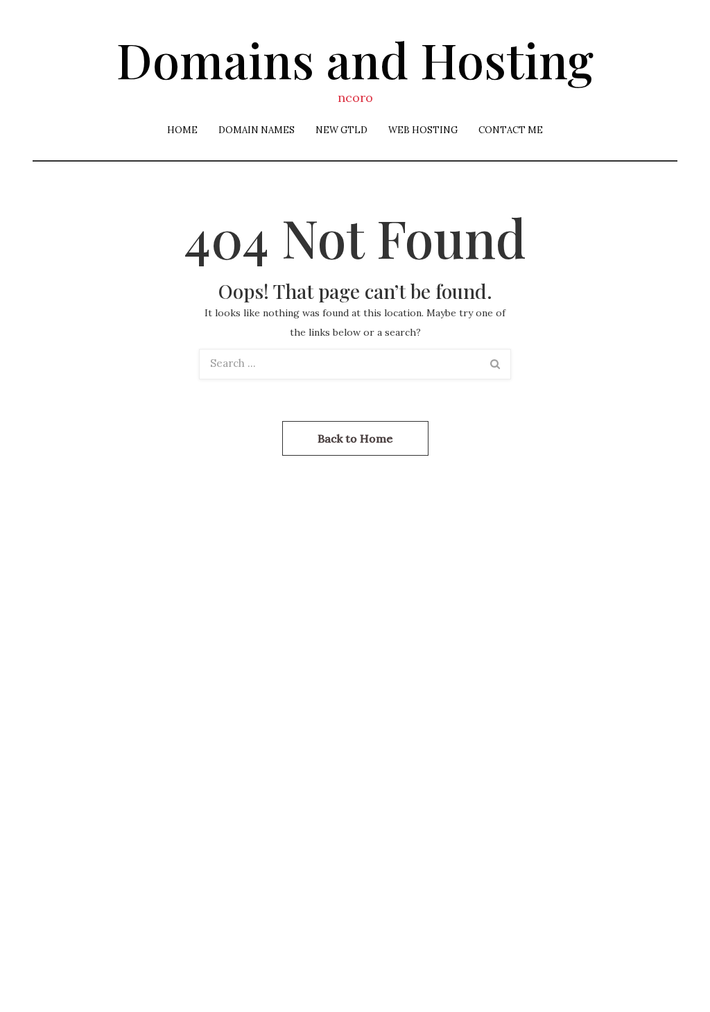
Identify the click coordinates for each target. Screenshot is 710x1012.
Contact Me (510, 130)
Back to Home (355, 438)
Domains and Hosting (355, 59)
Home (182, 130)
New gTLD (341, 130)
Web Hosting (423, 130)
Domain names (256, 130)
